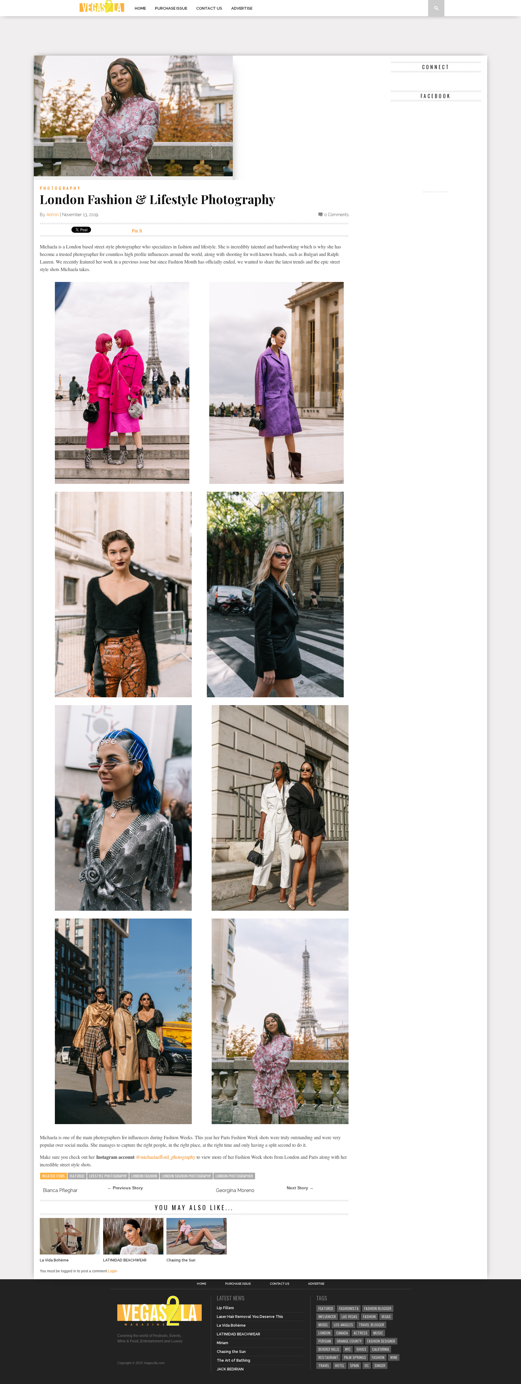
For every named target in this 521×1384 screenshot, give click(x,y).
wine (393, 1357)
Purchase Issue (171, 8)
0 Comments (336, 214)
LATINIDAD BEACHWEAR (125, 1260)
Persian (324, 1341)
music (378, 1332)
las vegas (349, 1316)
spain (354, 1365)
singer (379, 1365)
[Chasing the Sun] (196, 1252)
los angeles (343, 1324)
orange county (349, 1341)
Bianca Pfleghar (60, 1190)
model (323, 1324)
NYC (348, 1349)
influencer (327, 1316)
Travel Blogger (371, 1324)
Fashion (369, 1316)
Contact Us (209, 8)
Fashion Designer (381, 1341)
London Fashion (144, 1175)
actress (361, 1332)
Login (112, 1271)
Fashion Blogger (377, 1308)
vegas (386, 1316)
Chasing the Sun (180, 1260)
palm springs (355, 1357)
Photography (60, 188)
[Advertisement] (260, 36)
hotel (339, 1365)
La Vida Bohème (54, 1260)
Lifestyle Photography (108, 1175)
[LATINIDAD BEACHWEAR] (133, 1252)
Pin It (137, 230)
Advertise (241, 8)
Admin (52, 214)
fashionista (348, 1308)
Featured (77, 1175)
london (324, 1332)
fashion (378, 1357)
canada (342, 1332)
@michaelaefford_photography (166, 1157)
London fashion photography (186, 1175)
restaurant (328, 1357)
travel (323, 1365)
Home (140, 8)
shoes (361, 1349)
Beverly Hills (328, 1349)
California (380, 1349)
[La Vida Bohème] (70, 1252)
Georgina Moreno (235, 1190)
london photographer (234, 1175)
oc (367, 1365)
